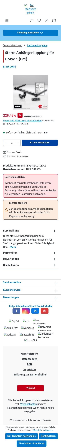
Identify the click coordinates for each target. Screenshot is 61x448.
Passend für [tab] (10, 252)
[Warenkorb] (54, 20)
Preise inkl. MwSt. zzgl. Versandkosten (22, 121)
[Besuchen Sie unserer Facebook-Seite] (16, 311)
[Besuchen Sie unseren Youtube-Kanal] (44, 311)
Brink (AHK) (9, 66)
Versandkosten (28, 404)
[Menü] (7, 20)
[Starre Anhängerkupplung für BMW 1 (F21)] (30, 92)
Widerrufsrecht (29, 353)
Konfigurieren (48, 436)
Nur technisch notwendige (21, 436)
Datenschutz (29, 359)
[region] (30, 92)
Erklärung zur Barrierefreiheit (30, 374)
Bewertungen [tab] (11, 259)
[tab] (29, 239)
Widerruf (30, 388)
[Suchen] (31, 20)
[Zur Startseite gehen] (30, 9)
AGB (29, 364)
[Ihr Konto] (46, 20)
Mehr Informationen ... (43, 430)
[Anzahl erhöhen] (17, 143)
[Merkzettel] (39, 20)
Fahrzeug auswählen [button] (30, 32)
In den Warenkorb (40, 142)
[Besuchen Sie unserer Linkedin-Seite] (35, 311)
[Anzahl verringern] (6, 143)
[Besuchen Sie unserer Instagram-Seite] (26, 311)
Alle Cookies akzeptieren (31, 443)
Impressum (29, 369)
